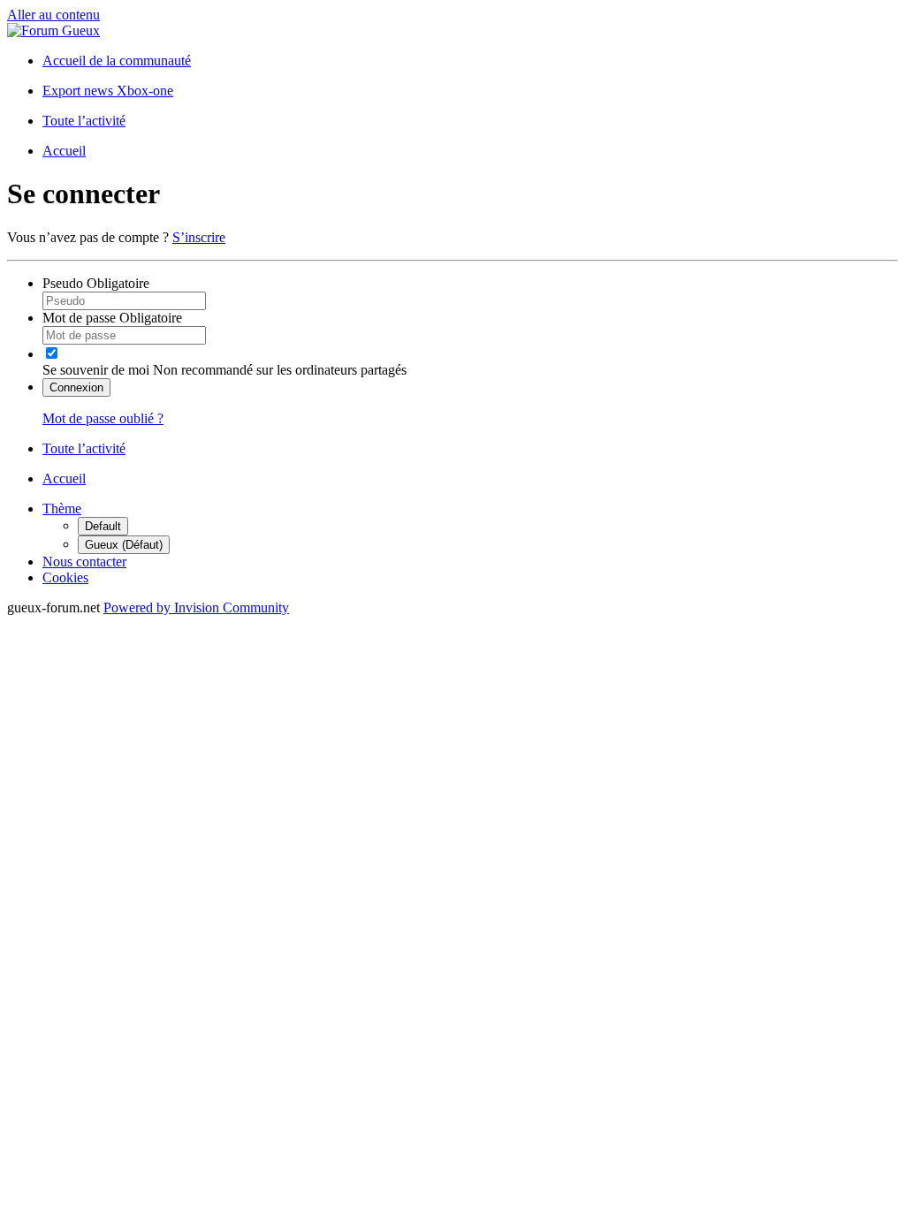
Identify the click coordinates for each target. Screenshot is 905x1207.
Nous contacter (84, 561)
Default (103, 526)
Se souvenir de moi (95, 369)
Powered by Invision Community (196, 607)
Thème (61, 508)
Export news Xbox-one (107, 90)
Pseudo (95, 283)
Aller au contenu (53, 14)
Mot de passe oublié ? (103, 418)
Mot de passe (112, 317)
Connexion (76, 387)
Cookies (65, 577)
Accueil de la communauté (116, 60)
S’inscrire (198, 237)
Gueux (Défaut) (124, 544)
